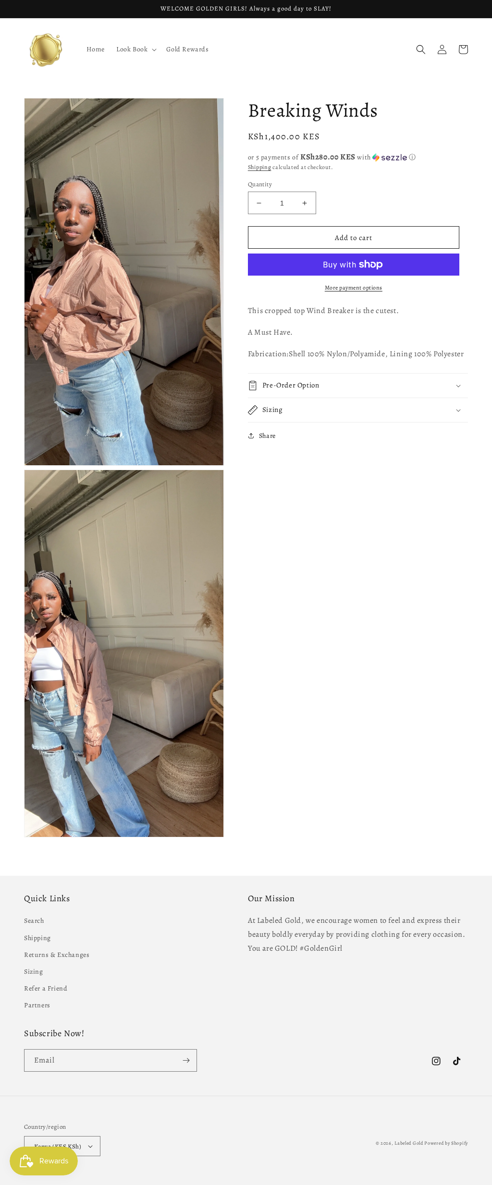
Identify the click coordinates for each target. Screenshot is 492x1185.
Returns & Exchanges (56, 954)
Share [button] (267, 435)
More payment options (353, 287)
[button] (135, 49)
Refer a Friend (45, 988)
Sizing (33, 971)
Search (34, 920)
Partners (37, 1005)
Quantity (260, 184)
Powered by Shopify (446, 1143)
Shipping (259, 167)
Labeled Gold (408, 1143)
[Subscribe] (186, 1060)
